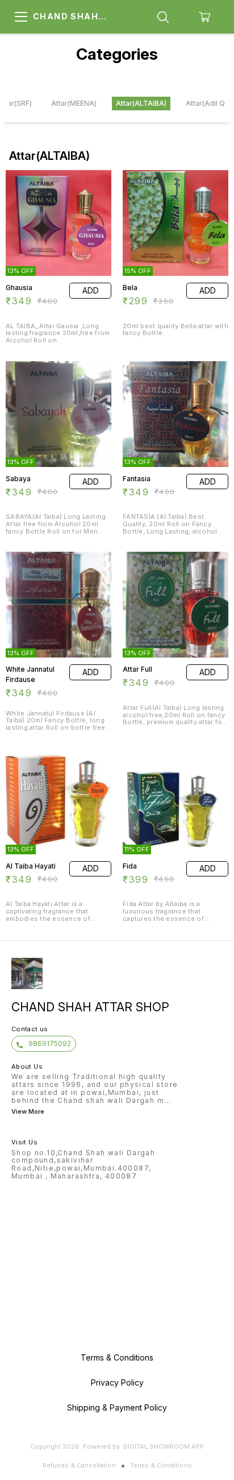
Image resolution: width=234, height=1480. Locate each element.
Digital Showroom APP (163, 1446)
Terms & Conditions (161, 1465)
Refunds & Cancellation (79, 1465)
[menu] (21, 17)
